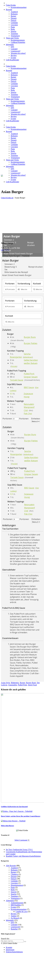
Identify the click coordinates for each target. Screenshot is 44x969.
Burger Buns (30, 337)
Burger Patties (30, 343)
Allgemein (10, 901)
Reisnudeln (29, 404)
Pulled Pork (29, 373)
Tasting (13, 916)
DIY (12, 922)
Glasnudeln (12, 685)
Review (14, 914)
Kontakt (9, 947)
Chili (26, 410)
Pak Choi (28, 413)
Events (13, 907)
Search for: (5, 939)
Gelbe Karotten (31, 360)
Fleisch (13, 879)
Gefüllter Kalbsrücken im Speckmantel (14, 806)
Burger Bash (31, 683)
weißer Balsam (30, 363)
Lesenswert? (15, 927)
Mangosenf (29, 407)
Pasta (13, 887)
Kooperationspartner (19, 909)
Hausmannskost (17, 885)
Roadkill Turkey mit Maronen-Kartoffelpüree (23, 856)
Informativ (10, 920)
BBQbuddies (16, 905)
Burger (22, 683)
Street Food (32, 685)
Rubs (13, 890)
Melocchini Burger (7, 826)
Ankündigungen (17, 903)
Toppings (14, 896)
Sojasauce (28, 393)
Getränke (14, 881)
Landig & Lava (22, 911)
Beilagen (14, 870)
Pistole (14, 366)
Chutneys (14, 874)
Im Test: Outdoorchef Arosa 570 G (19, 850)
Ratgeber (14, 929)
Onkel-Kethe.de (7, 198)
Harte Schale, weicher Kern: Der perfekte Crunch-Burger (20, 816)
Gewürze (14, 883)
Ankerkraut (28, 357)
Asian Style (5, 683)
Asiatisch (14, 868)
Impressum (10, 950)
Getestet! (14, 925)
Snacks (13, 894)
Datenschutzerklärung (14, 952)
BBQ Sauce (29, 387)
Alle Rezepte (11, 866)
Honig (26, 396)
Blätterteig (15, 683)
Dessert (13, 876)
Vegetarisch (15, 898)
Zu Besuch (15, 918)
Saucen (13, 892)
